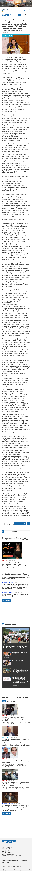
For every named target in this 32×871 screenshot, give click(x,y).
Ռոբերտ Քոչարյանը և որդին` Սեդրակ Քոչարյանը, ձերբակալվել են (15, 761)
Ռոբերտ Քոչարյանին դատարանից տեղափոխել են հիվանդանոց (15, 740)
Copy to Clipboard (28, 523)
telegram (24, 523)
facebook (16, 523)
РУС (20, 10)
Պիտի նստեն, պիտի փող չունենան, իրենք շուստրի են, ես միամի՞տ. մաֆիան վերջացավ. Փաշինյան (15, 806)
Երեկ (8, 701)
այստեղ (11, 862)
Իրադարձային (7, 35)
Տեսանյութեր (10, 624)
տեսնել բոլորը (6, 600)
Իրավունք (4, 560)
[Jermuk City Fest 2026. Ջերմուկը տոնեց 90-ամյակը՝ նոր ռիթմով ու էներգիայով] (16, 635)
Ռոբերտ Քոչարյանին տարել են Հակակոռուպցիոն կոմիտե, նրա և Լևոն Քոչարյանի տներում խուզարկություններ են (15, 784)
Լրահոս (23, 14)
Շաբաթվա (13, 701)
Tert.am (6, 15)
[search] (30, 10)
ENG (24, 10)
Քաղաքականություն (7, 535)
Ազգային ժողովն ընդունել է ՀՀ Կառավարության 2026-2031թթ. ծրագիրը (15, 595)
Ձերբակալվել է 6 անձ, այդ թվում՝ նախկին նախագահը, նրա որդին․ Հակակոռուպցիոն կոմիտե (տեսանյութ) (15, 719)
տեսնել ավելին (6, 813)
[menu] (29, 14)
